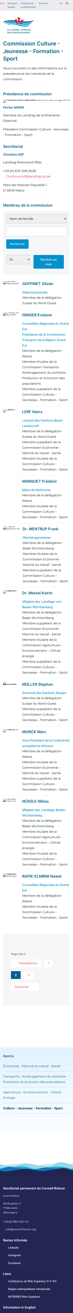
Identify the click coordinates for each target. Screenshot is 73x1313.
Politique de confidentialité (28, 5)
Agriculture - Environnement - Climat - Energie (33, 1095)
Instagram (14, 1255)
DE (60, 3)
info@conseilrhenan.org (20, 1229)
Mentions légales (13, 5)
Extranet (43, 3)
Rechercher (17, 243)
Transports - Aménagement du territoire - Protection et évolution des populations (35, 1079)
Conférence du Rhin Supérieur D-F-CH (32, 1281)
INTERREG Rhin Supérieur (24, 1296)
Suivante (22, 987)
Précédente (28, 963)
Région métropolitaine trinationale (29, 1289)
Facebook (14, 1263)
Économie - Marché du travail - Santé (31, 1066)
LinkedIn (13, 1247)
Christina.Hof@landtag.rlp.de (28, 176)
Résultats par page (48, 262)
